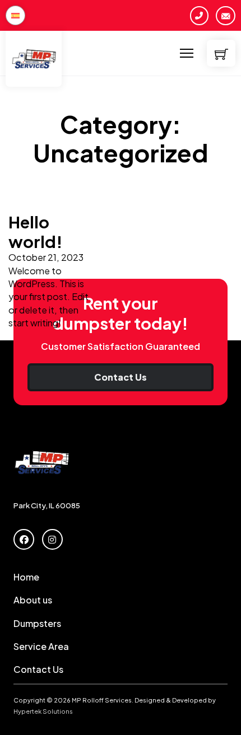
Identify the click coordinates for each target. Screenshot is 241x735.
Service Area (41, 646)
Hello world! (35, 231)
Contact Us (120, 377)
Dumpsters (37, 623)
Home (26, 577)
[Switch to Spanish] (15, 14)
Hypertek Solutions (43, 711)
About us (32, 600)
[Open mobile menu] (186, 53)
